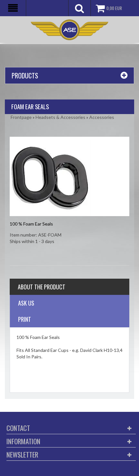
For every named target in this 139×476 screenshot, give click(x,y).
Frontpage (21, 117)
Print (24, 319)
